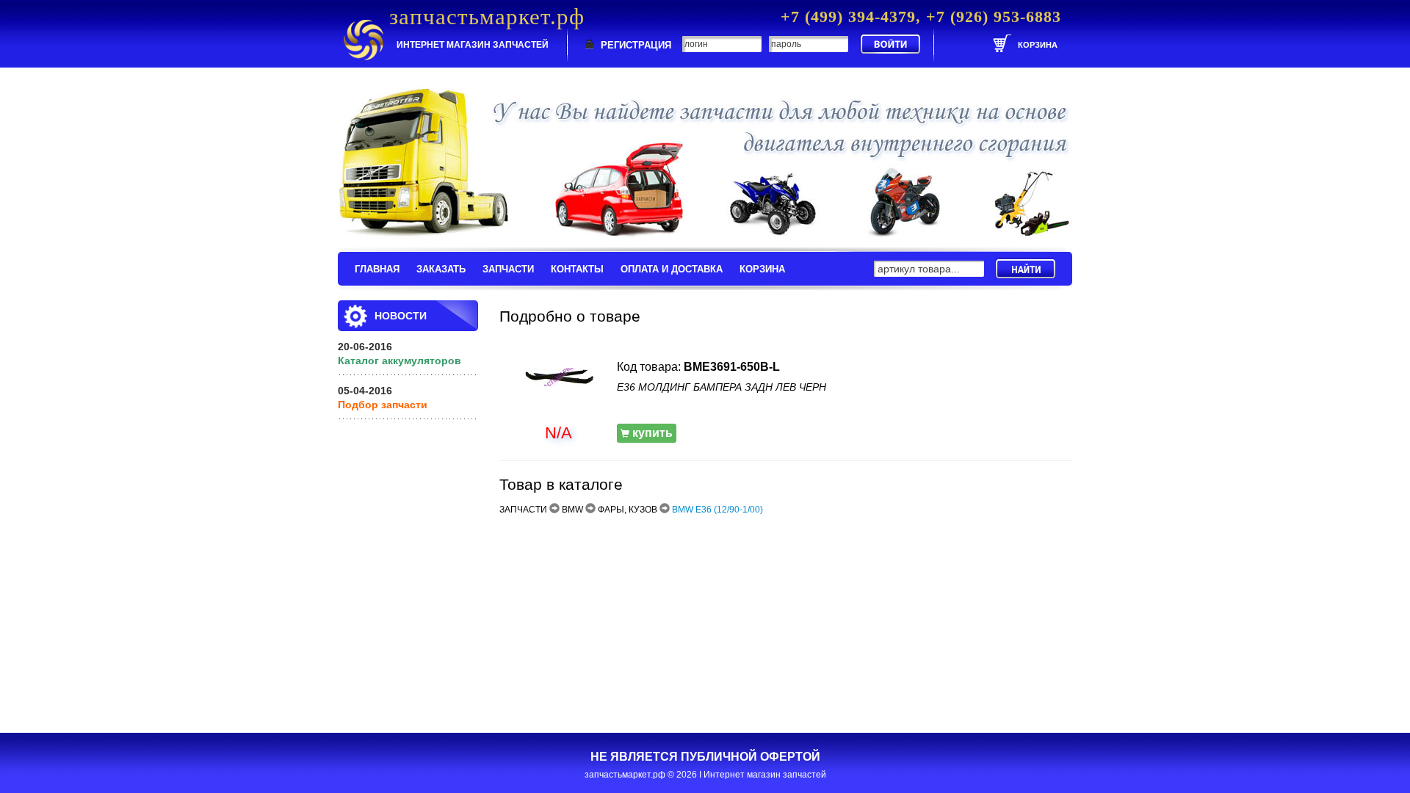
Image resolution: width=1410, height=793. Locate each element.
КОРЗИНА (762, 269)
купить (651, 433)
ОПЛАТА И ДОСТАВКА (672, 269)
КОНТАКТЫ (577, 269)
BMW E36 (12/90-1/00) (717, 509)
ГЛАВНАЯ (377, 269)
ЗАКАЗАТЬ (441, 269)
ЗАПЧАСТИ (508, 269)
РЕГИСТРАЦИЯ (636, 45)
